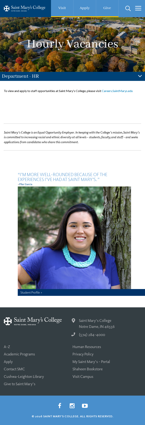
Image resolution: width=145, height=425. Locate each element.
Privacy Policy (82, 353)
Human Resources (86, 346)
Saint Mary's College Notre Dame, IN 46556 (97, 323)
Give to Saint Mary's (19, 383)
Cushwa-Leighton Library (24, 376)
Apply (8, 361)
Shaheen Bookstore (87, 368)
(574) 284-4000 (92, 334)
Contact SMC (14, 368)
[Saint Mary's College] (24, 9)
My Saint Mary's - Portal (91, 361)
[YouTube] (84, 406)
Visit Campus (82, 376)
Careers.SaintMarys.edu (117, 91)
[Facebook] (59, 406)
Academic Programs (19, 353)
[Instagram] (72, 406)
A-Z (7, 346)
